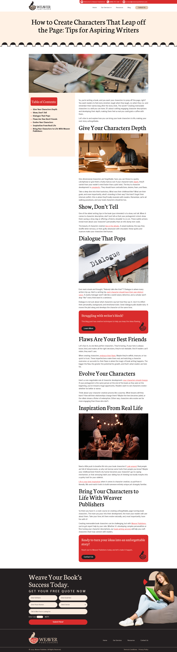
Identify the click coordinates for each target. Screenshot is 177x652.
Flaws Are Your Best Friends (45, 119)
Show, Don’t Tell (40, 113)
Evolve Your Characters (43, 122)
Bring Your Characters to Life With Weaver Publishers (51, 130)
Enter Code (32, 617)
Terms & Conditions (130, 650)
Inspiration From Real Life (44, 126)
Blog (129, 7)
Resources (119, 7)
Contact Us (141, 7)
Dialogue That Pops (41, 116)
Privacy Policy (143, 650)
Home (95, 7)
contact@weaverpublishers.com (136, 2)
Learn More (88, 328)
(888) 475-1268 (114, 2)
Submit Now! (58, 622)
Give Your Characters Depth (45, 110)
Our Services (105, 7)
